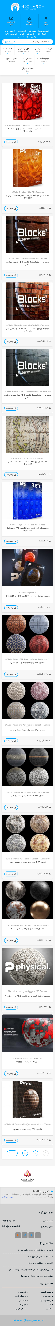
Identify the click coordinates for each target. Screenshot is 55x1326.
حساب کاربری (20, 1309)
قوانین (48, 1309)
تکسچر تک (27, 59)
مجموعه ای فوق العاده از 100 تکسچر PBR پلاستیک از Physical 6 (27, 529)
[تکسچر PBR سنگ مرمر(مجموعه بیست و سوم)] (27, 833)
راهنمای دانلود (45, 1300)
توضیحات (10, 142)
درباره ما (23, 1304)
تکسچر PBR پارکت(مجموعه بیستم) (27, 1129)
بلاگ (49, 1304)
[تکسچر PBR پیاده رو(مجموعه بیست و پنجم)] (27, 700)
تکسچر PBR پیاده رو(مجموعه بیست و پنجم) (27, 730)
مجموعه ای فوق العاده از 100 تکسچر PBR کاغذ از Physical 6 (27, 463)
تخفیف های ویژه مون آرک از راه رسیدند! (37, 1276)
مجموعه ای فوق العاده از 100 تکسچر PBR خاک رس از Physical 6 (27, 197)
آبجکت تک (7, 49)
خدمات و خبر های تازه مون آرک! (40, 1257)
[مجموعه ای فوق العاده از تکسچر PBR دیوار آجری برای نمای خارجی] (27, 301)
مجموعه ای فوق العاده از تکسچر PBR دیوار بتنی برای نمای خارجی (27, 396)
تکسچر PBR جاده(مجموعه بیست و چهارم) (28, 796)
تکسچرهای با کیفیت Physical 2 (27, 1062)
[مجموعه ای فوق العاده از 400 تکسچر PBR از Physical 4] (27, 567)
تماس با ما (22, 1292)
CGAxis (7, 118)
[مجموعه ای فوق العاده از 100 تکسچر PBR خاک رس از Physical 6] (27, 168)
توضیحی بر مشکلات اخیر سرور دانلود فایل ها (35, 1250)
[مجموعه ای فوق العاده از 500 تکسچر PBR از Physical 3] (27, 966)
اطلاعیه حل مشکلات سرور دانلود (40, 1263)
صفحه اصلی (46, 1292)
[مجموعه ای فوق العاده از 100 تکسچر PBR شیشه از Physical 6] (27, 101)
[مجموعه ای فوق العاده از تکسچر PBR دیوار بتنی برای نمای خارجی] (27, 367)
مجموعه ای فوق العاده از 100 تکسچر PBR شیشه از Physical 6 (27, 130)
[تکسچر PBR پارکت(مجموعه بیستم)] (27, 1099)
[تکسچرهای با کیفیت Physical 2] (27, 1033)
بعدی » (12, 1153)
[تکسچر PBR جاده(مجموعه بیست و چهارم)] (27, 767)
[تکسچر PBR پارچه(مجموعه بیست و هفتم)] (27, 634)
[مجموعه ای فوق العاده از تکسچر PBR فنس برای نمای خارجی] (27, 234)
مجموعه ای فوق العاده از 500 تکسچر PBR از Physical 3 (27, 996)
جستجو (8, 41)
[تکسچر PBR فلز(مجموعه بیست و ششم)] (27, 900)
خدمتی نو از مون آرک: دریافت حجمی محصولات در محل (31, 1270)
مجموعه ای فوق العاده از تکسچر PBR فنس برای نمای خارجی (27, 263)
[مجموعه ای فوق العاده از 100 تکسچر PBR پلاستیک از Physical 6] (27, 500)
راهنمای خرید (20, 1296)
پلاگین (37, 49)
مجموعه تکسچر (11, 59)
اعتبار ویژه (47, 1296)
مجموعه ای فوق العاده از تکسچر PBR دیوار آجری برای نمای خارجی (27, 330)
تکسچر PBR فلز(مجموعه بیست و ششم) (27, 929)
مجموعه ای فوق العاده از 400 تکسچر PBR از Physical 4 (27, 596)
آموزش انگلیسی (23, 49)
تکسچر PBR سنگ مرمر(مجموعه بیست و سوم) (27, 862)
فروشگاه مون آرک (27, 69)
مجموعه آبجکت (43, 59)
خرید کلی (22, 1300)
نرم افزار (49, 49)
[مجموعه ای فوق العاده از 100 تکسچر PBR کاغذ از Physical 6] (27, 434)
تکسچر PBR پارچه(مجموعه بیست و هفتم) (27, 663)
